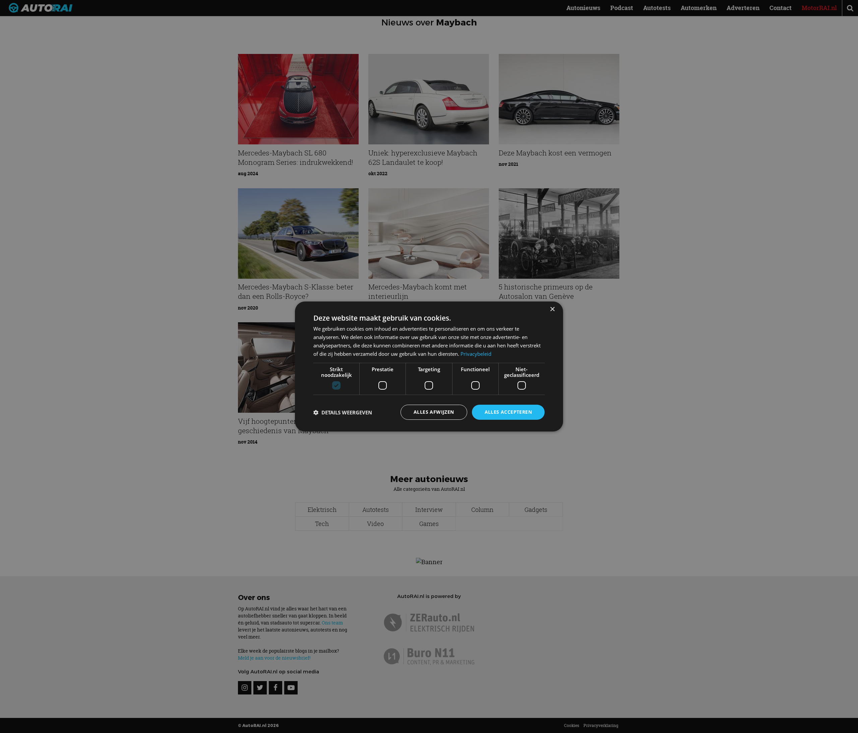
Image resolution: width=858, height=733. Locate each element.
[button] (342, 412)
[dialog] (429, 366)
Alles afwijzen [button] (434, 412)
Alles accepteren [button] (508, 412)
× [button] (552, 309)
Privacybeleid (476, 353)
